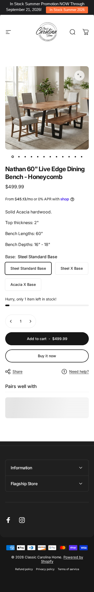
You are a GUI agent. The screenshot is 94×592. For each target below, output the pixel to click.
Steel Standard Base (28, 268)
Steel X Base (72, 268)
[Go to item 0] (12, 157)
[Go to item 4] (31, 157)
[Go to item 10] (69, 157)
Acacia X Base (23, 284)
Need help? (79, 371)
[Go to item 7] (50, 157)
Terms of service (68, 569)
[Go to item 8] (56, 157)
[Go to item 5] (37, 157)
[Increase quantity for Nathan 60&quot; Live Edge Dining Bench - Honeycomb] (30, 321)
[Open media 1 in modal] (79, 75)
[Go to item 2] (19, 157)
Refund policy (24, 569)
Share (17, 371)
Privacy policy (45, 569)
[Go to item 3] (25, 157)
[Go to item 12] (81, 157)
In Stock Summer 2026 (67, 10)
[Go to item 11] (75, 157)
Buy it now (47, 356)
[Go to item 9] (63, 157)
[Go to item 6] (44, 157)
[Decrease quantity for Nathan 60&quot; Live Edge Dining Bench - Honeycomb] (10, 321)
